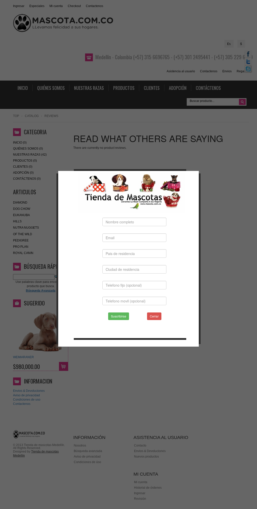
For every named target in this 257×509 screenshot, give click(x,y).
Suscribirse (118, 316)
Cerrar (154, 316)
